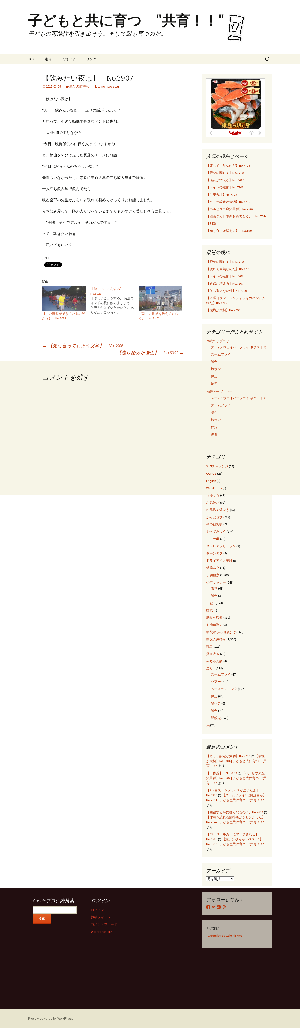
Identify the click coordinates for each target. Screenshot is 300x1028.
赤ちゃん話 (214, 661)
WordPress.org (101, 931)
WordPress (214, 488)
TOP (31, 59)
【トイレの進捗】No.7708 (225, 187)
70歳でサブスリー (219, 341)
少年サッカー (216, 582)
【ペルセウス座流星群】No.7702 (229, 209)
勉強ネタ (212, 568)
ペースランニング (224, 689)
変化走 (216, 703)
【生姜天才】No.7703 (221, 194)
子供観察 (212, 575)
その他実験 (214, 524)
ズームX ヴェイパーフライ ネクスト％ (238, 347)
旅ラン (216, 369)
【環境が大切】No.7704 (223, 310)
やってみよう (216, 531)
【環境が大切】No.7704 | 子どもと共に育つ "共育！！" (236, 761)
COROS (211, 473)
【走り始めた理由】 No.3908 (150, 353)
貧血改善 (212, 654)
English (211, 481)
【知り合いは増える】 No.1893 (229, 231)
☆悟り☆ (69, 59)
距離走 (216, 718)
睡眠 (209, 610)
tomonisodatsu (108, 86)
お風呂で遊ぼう (217, 510)
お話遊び (212, 502)
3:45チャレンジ (217, 466)
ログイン (97, 910)
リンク (91, 59)
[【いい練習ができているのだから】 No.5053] (64, 298)
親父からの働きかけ (221, 632)
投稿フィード (101, 917)
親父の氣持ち (79, 86)
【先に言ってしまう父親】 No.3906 (82, 346)
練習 (214, 383)
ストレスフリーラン (221, 546)
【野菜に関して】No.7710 (225, 173)
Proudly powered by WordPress (50, 1018)
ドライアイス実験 (219, 560)
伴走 (214, 376)
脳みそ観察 (214, 617)
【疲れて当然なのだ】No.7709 (228, 165)
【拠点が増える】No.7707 (225, 180)
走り (48, 59)
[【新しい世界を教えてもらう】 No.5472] (160, 298)
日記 (209, 603)
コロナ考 (212, 539)
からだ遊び (214, 517)
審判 (214, 588)
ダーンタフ (214, 553)
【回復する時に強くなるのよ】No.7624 (234, 812)
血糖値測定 (214, 625)
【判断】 (212, 223)
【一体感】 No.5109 (221, 773)
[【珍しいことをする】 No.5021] (114, 300)
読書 (209, 646)
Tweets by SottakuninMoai (224, 935)
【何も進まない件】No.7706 (226, 291)
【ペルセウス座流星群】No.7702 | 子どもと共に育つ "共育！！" (236, 778)
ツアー (216, 681)
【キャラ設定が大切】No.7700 (228, 202)
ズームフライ (221, 354)
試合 (214, 362)
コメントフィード (104, 924)
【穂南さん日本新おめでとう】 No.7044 (236, 216)
